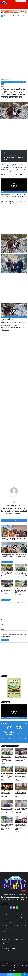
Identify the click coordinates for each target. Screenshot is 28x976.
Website (2, 629)
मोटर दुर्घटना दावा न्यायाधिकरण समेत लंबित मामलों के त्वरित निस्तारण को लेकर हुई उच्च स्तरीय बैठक (20, 793)
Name (2, 619)
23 (14, 925)
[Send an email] (7, 100)
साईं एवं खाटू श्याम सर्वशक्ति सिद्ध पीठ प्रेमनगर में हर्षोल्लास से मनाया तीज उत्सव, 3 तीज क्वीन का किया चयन (21, 776)
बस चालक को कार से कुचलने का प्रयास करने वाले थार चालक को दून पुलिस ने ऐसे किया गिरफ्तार (7, 589)
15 (10, 922)
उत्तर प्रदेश (14, 82)
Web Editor (5, 100)
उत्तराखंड (18, 82)
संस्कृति (22, 965)
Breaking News (9, 79)
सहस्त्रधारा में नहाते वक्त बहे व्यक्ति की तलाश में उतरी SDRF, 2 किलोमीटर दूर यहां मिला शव (7, 574)
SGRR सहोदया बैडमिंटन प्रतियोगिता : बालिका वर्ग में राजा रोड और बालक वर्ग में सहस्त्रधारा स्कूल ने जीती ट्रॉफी (21, 574)
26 (25, 925)
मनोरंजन (25, 965)
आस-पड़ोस (10, 82)
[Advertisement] (14, 32)
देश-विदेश (21, 82)
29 (10, 928)
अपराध (12, 967)
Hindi (17, 0)
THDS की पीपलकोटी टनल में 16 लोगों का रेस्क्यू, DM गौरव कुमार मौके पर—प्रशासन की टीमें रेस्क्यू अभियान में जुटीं (6, 793)
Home (3, 79)
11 (21, 920)
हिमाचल (3, 84)
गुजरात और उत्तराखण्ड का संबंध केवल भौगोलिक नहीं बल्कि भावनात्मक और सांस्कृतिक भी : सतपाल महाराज (20, 827)
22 (10, 925)
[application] (14, 185)
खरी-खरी (15, 967)
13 (2, 922)
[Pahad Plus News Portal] (4, 3)
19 (25, 922)
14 (6, 922)
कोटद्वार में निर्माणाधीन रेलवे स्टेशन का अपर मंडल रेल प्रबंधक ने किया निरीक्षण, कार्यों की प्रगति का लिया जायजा (7, 827)
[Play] (2, 192)
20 (2, 925)
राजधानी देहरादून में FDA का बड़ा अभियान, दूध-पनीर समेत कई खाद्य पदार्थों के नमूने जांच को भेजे (21, 810)
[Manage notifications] (25, 973)
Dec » (5, 931)
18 (21, 922)
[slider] (13, 717)
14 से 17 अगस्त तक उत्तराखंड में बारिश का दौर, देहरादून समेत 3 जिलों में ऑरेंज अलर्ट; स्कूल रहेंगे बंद (7, 810)
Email (2, 624)
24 (17, 925)
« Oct (2, 931)
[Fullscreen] (25, 192)
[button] (14, 185)
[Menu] (1, 7)
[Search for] (26, 7)
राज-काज (18, 965)
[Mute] (23, 192)
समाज (25, 82)
